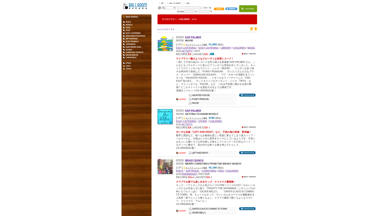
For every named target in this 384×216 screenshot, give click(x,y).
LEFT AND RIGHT (200, 153)
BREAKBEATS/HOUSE (135, 36)
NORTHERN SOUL (133, 47)
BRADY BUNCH (194, 160)
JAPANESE (130, 44)
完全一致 (207, 8)
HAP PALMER (193, 37)
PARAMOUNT (189, 174)
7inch (128, 66)
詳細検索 (231, 9)
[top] (161, 3)
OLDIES (129, 50)
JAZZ (128, 30)
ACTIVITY (187, 51)
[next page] (255, 31)
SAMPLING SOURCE (134, 52)
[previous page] (251, 31)
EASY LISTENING (133, 33)
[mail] (187, 3)
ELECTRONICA (132, 41)
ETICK (128, 63)
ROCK (128, 22)
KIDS (221, 171)
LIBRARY (226, 47)
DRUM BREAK (132, 55)
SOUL (128, 28)
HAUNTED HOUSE (201, 95)
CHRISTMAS (209, 171)
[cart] (248, 8)
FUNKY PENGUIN (200, 99)
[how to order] (174, 3)
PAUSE (195, 103)
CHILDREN (239, 47)
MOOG (251, 47)
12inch (128, 69)
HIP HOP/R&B (132, 39)
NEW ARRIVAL (132, 17)
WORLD (129, 25)
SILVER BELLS (199, 213)
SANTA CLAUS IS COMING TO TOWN (209, 209)
